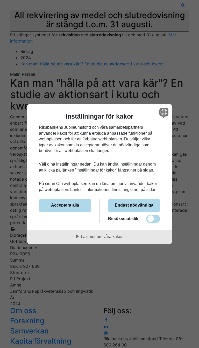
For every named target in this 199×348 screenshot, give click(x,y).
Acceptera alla (65, 205)
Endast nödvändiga (134, 205)
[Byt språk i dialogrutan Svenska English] (163, 113)
